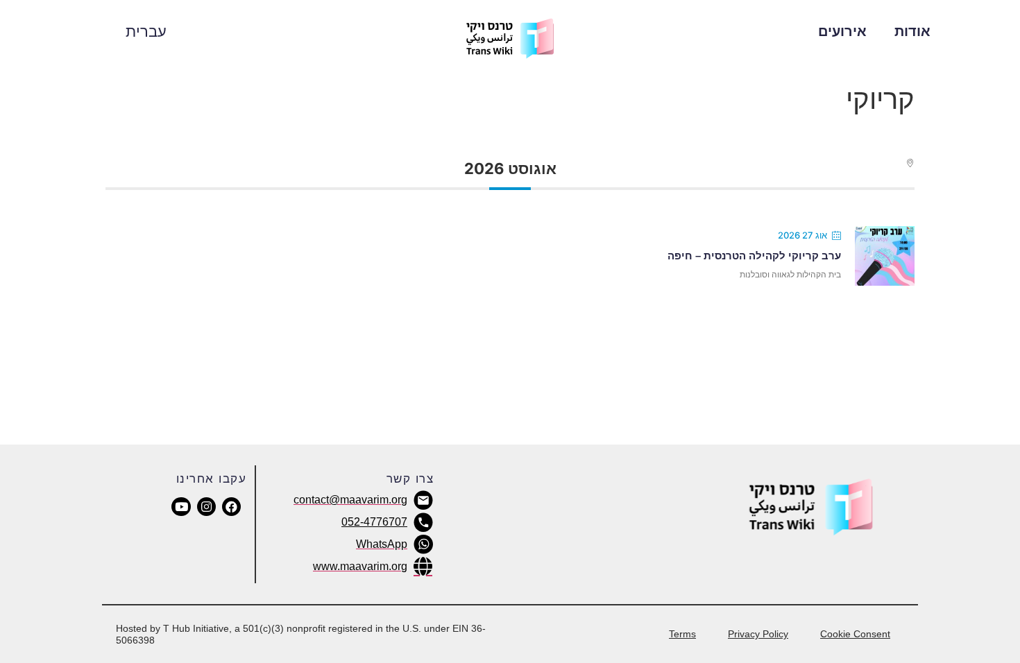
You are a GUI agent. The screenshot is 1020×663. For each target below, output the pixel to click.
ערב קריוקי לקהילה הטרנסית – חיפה (754, 255)
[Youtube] (180, 506)
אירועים (842, 31)
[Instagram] (206, 506)
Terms (682, 633)
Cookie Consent (855, 633)
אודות (912, 31)
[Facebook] (231, 506)
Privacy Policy (758, 633)
